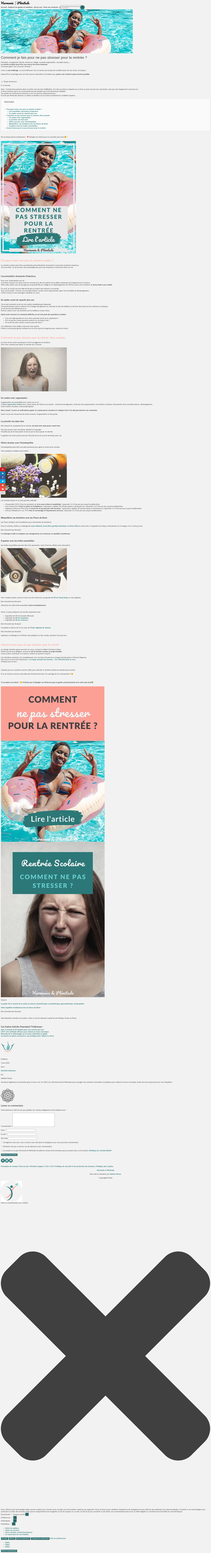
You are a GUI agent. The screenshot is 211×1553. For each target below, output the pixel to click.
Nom (3, 1130)
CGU (47, 1166)
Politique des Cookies (104, 1166)
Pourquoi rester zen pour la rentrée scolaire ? (24, 109)
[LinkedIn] (7, 1161)
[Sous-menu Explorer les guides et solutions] (33, 7)
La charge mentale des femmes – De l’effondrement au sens (52, 659)
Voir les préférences (23, 1538)
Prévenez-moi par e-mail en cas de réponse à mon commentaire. (27, 1146)
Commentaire (7, 1126)
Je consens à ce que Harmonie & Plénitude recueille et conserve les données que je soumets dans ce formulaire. (57, 1150)
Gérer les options (12, 1528)
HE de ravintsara (21, 620)
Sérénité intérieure (8, 1071)
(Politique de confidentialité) (100, 1150)
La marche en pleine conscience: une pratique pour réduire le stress (27, 1036)
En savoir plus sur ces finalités (17, 1534)
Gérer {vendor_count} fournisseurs (18, 1532)
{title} (7, 1542)
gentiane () (59, 526)
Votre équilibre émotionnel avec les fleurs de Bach (20, 1008)
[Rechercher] (82, 7)
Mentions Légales (37, 1166)
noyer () (36, 526)
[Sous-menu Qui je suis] (43, 7)
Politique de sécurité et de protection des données (75, 1166)
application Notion (15, 404)
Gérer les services (12, 1530)
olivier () (74, 526)
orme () (47, 526)
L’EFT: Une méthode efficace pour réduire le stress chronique (25, 1032)
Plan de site (23, 1166)
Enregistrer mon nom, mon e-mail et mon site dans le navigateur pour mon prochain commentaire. (41, 1142)
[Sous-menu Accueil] (7, 7)
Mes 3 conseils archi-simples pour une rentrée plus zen (22, 1030)
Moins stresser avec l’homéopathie (22, 122)
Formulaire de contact (9, 1166)
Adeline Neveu (115, 1174)
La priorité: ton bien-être (18, 120)
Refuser (12, 1538)
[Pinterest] (3, 1161)
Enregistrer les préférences (40, 1538)
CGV (52, 1166)
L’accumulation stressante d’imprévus (23, 111)
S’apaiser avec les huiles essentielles (23, 126)
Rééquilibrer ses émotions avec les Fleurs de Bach (28, 124)
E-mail (4, 1134)
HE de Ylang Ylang (60, 598)
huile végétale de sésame (41, 628)
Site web (4, 1138)
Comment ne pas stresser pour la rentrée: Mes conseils (28, 115)
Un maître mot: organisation (20, 117)
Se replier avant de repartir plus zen (23, 113)
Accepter (4, 1538)
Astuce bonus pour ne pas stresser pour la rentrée (26, 128)
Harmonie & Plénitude (105, 1170)
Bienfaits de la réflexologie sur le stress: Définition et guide (24, 1034)
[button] (105, 1356)
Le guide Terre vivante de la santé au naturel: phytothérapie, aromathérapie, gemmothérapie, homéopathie (42, 1004)
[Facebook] (11, 1161)
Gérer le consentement (9, 1551)
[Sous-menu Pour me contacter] (59, 7)
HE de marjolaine (21, 618)
